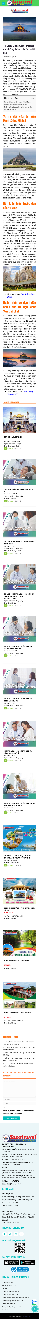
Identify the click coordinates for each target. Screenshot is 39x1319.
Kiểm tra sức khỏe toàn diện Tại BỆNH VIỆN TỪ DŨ (18, 700)
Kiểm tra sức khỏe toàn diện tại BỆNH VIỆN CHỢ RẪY (18, 752)
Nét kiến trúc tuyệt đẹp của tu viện (15, 104)
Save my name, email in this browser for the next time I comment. (18, 1112)
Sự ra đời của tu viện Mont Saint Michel (17, 102)
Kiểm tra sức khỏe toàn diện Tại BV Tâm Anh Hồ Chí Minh (19, 804)
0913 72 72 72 (22, 1159)
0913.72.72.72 (14, 1181)
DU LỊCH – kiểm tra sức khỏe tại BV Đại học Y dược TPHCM (19, 595)
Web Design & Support (15, 1316)
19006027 (12, 1159)
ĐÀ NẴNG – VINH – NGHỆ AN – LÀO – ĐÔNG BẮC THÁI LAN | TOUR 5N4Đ (18, 857)
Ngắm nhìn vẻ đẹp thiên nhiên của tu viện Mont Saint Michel (18, 108)
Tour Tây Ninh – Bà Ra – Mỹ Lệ (16, 960)
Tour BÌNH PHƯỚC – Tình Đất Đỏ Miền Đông (19, 909)
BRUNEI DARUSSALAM (13, 437)
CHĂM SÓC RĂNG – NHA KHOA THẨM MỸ (18, 490)
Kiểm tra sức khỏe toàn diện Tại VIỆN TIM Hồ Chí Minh (18, 647)
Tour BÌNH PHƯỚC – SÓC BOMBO (17, 1013)
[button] (31, 99)
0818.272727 (13, 1205)
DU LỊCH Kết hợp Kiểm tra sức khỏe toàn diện (19, 543)
